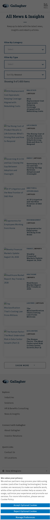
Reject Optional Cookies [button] (25, 511)
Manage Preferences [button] (25, 517)
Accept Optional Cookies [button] (25, 505)
